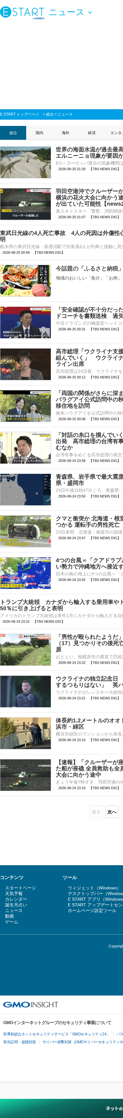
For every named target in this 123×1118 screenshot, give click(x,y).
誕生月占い (16, 904)
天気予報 (14, 893)
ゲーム (11, 921)
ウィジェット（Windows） (94, 887)
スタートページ (20, 887)
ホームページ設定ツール (92, 910)
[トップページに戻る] (23, 12)
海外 (65, 133)
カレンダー (16, 899)
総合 (50, 114)
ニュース (65, 114)
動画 (9, 916)
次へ (112, 811)
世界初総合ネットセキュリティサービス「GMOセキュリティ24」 (56, 1034)
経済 (92, 133)
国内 (39, 133)
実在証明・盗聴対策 (19, 1042)
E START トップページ (19, 114)
